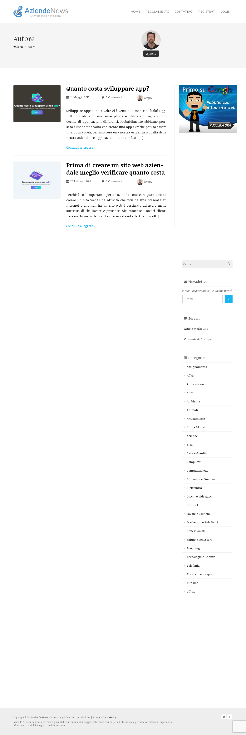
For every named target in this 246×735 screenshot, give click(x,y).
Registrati (207, 11)
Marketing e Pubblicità (202, 522)
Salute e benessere (199, 539)
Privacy (96, 717)
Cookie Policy (109, 717)
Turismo (192, 583)
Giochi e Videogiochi (200, 496)
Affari (190, 375)
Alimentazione (197, 384)
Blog (190, 444)
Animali (192, 410)
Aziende (192, 436)
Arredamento (196, 418)
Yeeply (147, 98)
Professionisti (196, 531)
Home (135, 11)
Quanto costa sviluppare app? (107, 88)
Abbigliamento (197, 367)
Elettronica (194, 488)
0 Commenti (114, 97)
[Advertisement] (208, 190)
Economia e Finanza (201, 479)
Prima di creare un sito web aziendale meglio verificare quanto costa (115, 168)
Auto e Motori (196, 427)
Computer (193, 462)
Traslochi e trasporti (200, 574)
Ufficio (191, 591)
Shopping (193, 548)
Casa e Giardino (197, 453)
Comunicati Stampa (198, 339)
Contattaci (184, 11)
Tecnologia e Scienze (201, 557)
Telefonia (193, 565)
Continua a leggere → (81, 147)
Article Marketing (196, 328)
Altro (190, 393)
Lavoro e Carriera (198, 514)
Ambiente (193, 401)
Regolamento (157, 11)
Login (225, 11)
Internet (192, 505)
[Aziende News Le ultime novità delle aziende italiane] (40, 11)
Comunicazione (197, 470)
